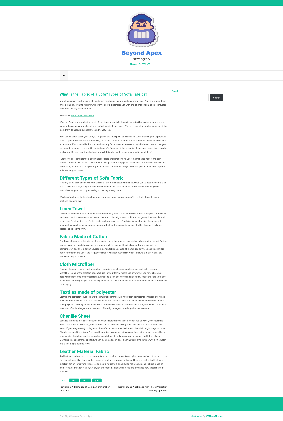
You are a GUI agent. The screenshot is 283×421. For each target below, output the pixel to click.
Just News (196, 416)
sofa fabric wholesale (82, 115)
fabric (73, 380)
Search (175, 91)
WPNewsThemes (214, 416)
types (97, 380)
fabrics (86, 380)
